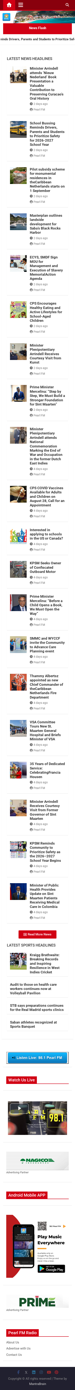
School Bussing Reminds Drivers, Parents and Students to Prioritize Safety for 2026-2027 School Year (47, 134)
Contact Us (14, 1355)
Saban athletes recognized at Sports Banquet (33, 1024)
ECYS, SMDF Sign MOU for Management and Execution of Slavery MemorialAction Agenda (46, 268)
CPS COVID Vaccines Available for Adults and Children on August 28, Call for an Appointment (47, 496)
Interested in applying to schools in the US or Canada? (46, 534)
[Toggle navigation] (20, 5)
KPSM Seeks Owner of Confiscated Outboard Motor (45, 567)
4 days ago (41, 469)
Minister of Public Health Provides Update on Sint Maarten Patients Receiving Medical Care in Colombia (45, 896)
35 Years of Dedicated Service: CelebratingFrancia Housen (47, 770)
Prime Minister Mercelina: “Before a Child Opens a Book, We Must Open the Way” (46, 605)
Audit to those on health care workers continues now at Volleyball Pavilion (33, 988)
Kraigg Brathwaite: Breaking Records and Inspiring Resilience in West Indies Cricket (45, 963)
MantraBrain (37, 1384)
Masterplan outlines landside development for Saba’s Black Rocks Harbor (46, 224)
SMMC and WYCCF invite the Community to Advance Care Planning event (47, 644)
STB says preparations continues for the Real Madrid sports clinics (37, 1007)
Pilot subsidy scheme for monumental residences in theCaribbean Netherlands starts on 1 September (47, 180)
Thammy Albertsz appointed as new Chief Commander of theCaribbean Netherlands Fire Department (46, 686)
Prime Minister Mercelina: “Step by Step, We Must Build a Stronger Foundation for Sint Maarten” (47, 395)
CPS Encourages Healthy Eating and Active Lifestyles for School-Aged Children (46, 312)
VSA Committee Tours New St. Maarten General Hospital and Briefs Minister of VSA (45, 730)
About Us (12, 1342)
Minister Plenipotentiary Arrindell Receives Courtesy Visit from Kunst (45, 354)
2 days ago (41, 104)
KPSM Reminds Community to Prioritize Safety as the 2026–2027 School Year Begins (45, 852)
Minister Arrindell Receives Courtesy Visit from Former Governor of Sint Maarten (45, 810)
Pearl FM (39, 109)
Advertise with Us (18, 1348)
